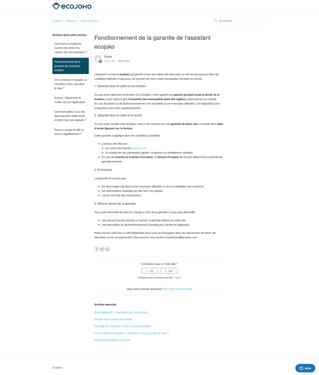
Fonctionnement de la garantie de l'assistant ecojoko (67, 66)
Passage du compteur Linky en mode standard (122, 326)
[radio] (150, 270)
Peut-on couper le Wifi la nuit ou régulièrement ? (69, 132)
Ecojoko (56, 21)
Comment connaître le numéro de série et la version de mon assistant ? (70, 48)
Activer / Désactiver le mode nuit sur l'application (69, 100)
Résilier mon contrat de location (113, 319)
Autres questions (89, 21)
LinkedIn (107, 249)
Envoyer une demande (178, 289)
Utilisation (71, 21)
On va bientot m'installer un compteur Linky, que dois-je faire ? (70, 84)
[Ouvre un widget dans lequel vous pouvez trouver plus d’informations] (305, 368)
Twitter (102, 249)
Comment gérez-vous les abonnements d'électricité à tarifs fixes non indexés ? (70, 116)
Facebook (96, 249)
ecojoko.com (139, 148)
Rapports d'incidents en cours (112, 340)
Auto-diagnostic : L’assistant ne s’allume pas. (121, 312)
